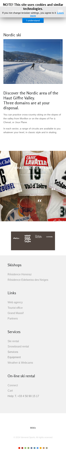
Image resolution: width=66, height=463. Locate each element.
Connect (13, 385)
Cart (10, 390)
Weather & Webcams (20, 362)
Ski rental (13, 341)
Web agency (15, 302)
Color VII (37, 448)
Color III (25, 448)
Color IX (44, 448)
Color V (31, 448)
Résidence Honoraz (20, 274)
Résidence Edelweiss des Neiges (28, 279)
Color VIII (40, 448)
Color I (19, 448)
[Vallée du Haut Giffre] (38, 237)
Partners (13, 318)
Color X (47, 448)
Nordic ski (12, 34)
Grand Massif (16, 313)
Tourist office (15, 307)
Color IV (28, 448)
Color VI (34, 448)
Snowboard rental (18, 346)
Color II (22, 448)
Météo (33, 428)
